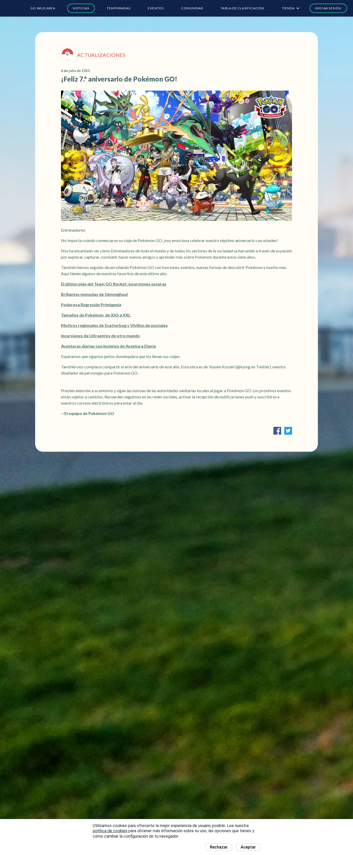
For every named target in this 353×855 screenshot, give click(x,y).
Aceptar (248, 847)
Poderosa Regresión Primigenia (91, 304)
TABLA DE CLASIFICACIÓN (242, 8)
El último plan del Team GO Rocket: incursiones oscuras (113, 283)
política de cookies (110, 830)
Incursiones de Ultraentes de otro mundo (100, 335)
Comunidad (192, 8)
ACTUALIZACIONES (101, 55)
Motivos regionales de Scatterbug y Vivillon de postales (114, 325)
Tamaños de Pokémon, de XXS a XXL (96, 314)
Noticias (81, 8)
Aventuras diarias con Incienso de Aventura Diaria (108, 346)
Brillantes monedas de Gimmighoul (94, 294)
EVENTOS (156, 8)
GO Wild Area (42, 8)
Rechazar (219, 847)
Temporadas (118, 8)
